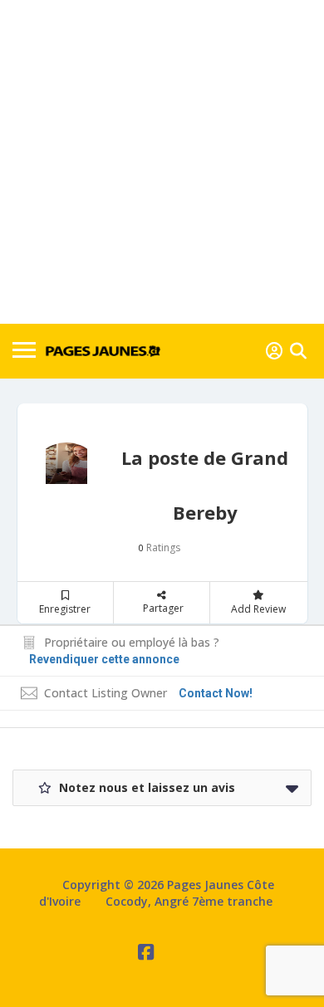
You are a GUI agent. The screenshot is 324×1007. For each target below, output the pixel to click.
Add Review (258, 609)
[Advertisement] (162, 162)
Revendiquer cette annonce (104, 659)
